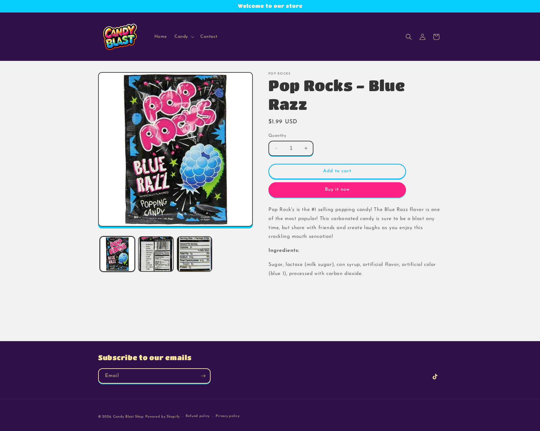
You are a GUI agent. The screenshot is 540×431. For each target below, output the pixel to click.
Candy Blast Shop (128, 417)
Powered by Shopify (162, 417)
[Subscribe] (203, 376)
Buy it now (337, 189)
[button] (184, 36)
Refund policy (198, 416)
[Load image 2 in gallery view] (155, 254)
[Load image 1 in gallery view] (117, 254)
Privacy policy (228, 416)
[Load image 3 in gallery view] (194, 254)
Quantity (277, 136)
